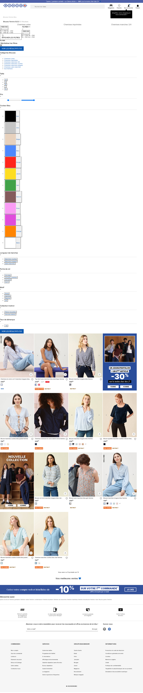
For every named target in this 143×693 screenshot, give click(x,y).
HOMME (126, 387)
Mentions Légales (110, 659)
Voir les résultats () (12, 48)
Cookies (107, 656)
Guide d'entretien (47, 668)
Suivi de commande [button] (16, 653)
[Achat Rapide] (31, 374)
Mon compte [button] (14, 650)
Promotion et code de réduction (114, 650)
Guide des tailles (47, 650)
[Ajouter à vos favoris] (32, 379)
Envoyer (94, 629)
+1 (85, 444)
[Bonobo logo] (15, 6)
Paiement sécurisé (16, 659)
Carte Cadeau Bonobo (120, 614)
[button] (3, 355)
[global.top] (141, 585)
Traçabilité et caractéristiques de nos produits (118, 668)
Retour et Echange (16, 662)
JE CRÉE (130, 590)
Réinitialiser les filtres (9, 43)
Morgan (76, 662)
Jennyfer (76, 659)
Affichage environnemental (50, 659)
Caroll (75, 665)
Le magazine (45, 671)
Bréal (75, 653)
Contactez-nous (15, 668)
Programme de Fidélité (48, 653)
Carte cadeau (14, 665)
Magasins (76, 668)
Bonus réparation (47, 665)
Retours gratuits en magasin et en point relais (22, 615)
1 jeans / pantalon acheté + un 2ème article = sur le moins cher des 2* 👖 (73, 1)
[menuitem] (30, 11)
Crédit (107, 662)
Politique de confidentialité (113, 665)
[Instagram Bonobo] (104, 629)
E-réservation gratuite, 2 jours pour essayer (55, 614)
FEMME (113, 387)
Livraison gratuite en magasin (87, 614)
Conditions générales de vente (114, 653)
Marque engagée (79, 674)
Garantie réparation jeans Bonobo (52, 662)
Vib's (75, 656)
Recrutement (77, 671)
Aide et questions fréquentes (50, 674)
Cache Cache (78, 650)
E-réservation (46, 656)
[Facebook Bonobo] (109, 629)
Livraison (13, 656)
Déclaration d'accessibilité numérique (116, 671)
